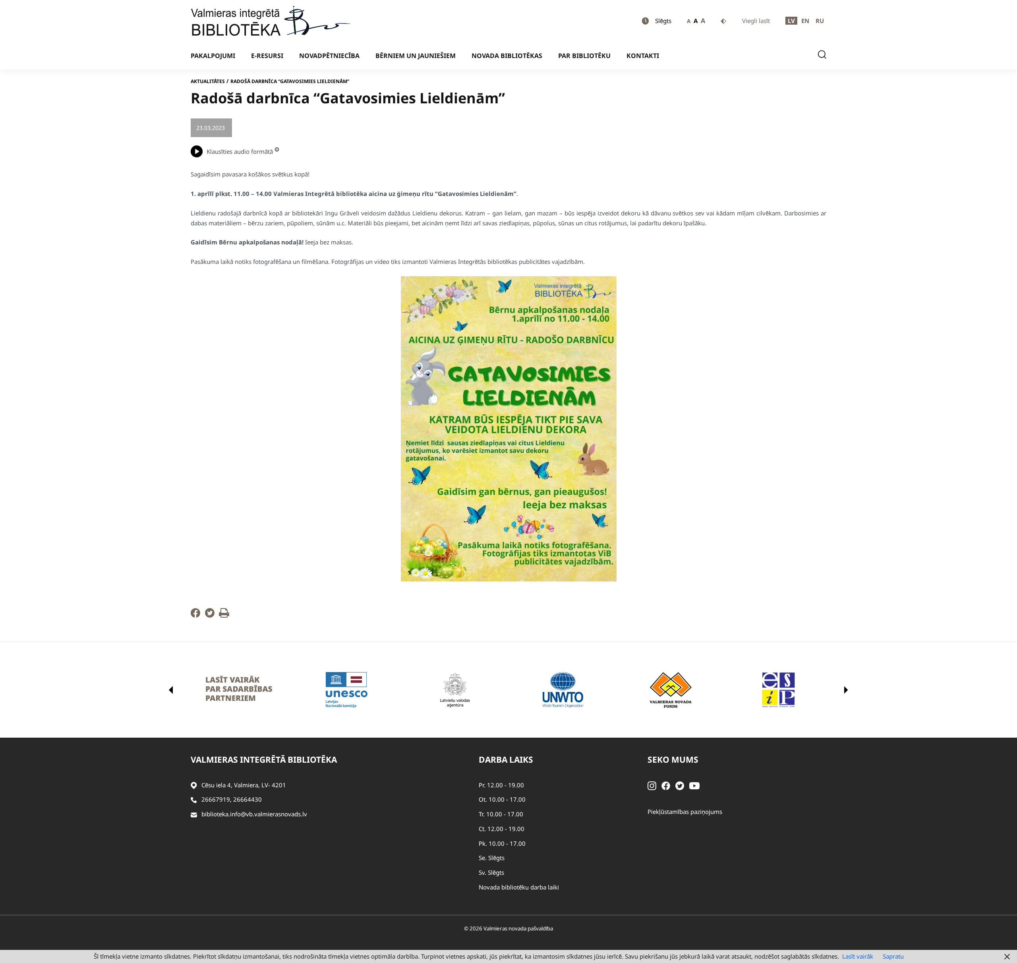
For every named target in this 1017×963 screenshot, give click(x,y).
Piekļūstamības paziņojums (685, 812)
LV (791, 21)
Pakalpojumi (213, 55)
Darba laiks (506, 759)
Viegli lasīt (756, 21)
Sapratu (893, 956)
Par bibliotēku (584, 55)
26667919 (215, 799)
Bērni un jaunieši (262, 128)
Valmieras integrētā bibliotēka (264, 759)
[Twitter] (210, 615)
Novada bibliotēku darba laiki (519, 887)
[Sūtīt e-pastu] (194, 814)
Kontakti (642, 55)
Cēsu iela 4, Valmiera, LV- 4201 (243, 785)
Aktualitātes (208, 81)
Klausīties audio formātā (240, 151)
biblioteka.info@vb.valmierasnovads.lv (254, 814)
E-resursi (267, 55)
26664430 (247, 799)
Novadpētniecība (329, 55)
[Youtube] (694, 785)
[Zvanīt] (194, 799)
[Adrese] (194, 785)
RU (820, 21)
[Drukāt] (224, 615)
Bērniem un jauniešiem (415, 55)
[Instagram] (652, 785)
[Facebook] (195, 615)
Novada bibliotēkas (507, 55)
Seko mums (673, 759)
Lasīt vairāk (857, 956)
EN (805, 21)
